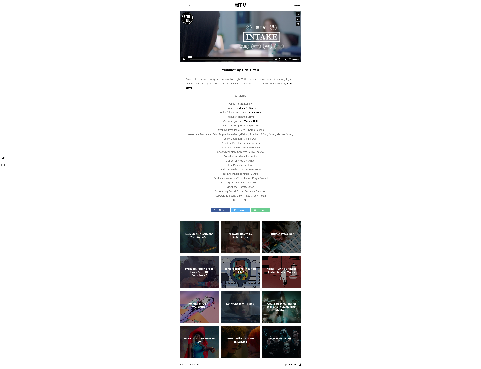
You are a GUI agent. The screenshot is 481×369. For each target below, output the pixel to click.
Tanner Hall (251, 121)
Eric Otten (255, 112)
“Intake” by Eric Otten (240, 70)
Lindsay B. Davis (245, 108)
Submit (297, 5)
